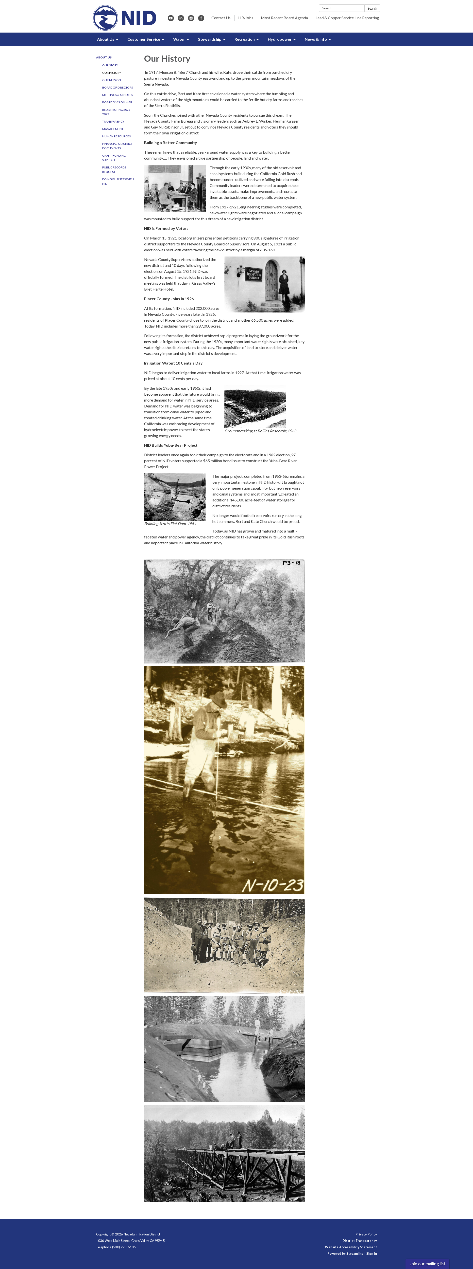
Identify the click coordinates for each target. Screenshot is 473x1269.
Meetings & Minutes (117, 95)
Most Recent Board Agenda (284, 17)
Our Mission (111, 80)
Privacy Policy (366, 1234)
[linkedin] (181, 19)
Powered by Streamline (345, 1253)
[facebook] (201, 19)
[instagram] (191, 19)
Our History (111, 72)
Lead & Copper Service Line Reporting (347, 17)
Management (112, 129)
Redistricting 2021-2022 (116, 112)
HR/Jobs (245, 17)
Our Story (110, 65)
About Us (104, 57)
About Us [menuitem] (105, 39)
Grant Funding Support (114, 158)
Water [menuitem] (179, 39)
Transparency (113, 121)
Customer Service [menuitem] (143, 39)
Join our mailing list (427, 1263)
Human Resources (116, 136)
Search (372, 8)
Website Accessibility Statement (351, 1247)
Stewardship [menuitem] (209, 39)
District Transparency (359, 1241)
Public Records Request (114, 170)
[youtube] (171, 19)
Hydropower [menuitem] (280, 39)
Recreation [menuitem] (245, 39)
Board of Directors (117, 87)
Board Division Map (117, 102)
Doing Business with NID (118, 181)
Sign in (371, 1253)
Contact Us (221, 17)
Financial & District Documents (117, 146)
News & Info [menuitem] (316, 39)
